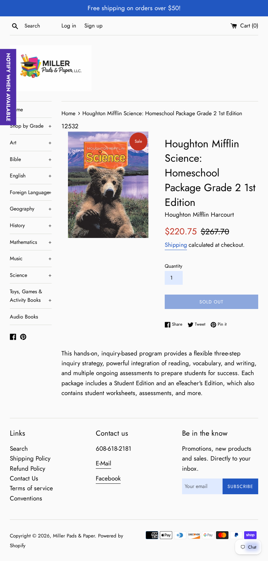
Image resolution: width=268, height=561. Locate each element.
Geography (31, 208)
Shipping (176, 245)
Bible (31, 159)
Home (16, 109)
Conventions (26, 498)
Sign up (93, 25)
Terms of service (31, 488)
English (31, 175)
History (31, 225)
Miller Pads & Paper (74, 535)
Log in (68, 25)
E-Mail (103, 463)
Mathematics (31, 242)
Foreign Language (31, 192)
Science (31, 275)
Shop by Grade (31, 126)
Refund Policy (27, 468)
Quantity (173, 266)
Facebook (108, 478)
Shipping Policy (30, 458)
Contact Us (24, 478)
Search (19, 448)
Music (31, 258)
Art (31, 142)
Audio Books (24, 316)
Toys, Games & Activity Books (31, 296)
